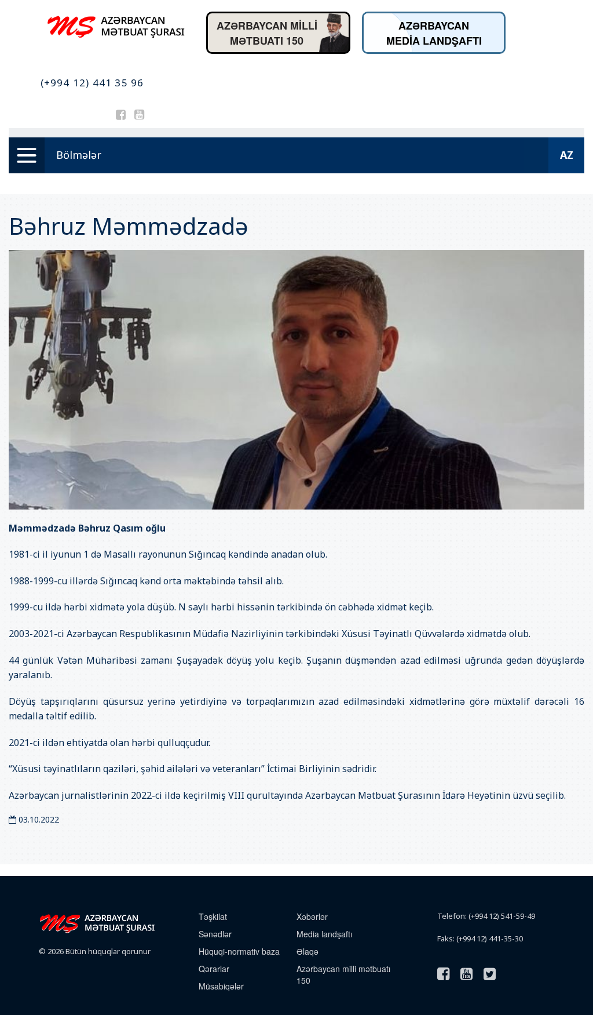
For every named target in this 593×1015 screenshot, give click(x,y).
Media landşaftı (324, 934)
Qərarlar (214, 968)
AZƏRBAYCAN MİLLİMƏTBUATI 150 (267, 33)
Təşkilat (213, 916)
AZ (566, 155)
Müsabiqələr (221, 986)
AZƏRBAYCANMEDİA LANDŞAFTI (434, 33)
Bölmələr (78, 155)
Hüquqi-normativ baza (239, 951)
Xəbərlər (312, 916)
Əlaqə (307, 951)
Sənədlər (215, 934)
